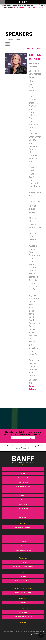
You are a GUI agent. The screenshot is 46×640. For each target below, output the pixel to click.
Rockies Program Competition (23, 616)
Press (23, 500)
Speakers (23, 541)
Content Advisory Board (23, 486)
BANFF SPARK (23, 562)
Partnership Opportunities (23, 581)
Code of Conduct (23, 508)
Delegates (23, 491)
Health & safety (23, 504)
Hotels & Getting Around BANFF (23, 527)
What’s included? (23, 478)
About (23, 473)
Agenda (23, 537)
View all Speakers (34, 49)
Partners (23, 576)
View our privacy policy (37, 634)
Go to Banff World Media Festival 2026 (28, 7)
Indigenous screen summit (23, 550)
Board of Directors (23, 482)
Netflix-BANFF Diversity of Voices (23, 566)
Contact (23, 513)
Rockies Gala (23, 612)
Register (23, 602)
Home (23, 469)
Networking (23, 546)
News (23, 495)
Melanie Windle (37, 57)
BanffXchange (23, 517)
